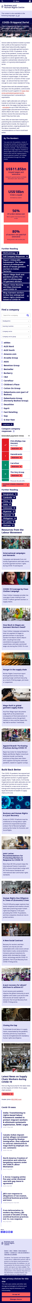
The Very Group (17, 472)
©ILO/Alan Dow (25, 1070)
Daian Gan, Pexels (24, 663)
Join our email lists (23, 1252)
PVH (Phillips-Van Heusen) (18, 442)
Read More (6, 1094)
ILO (28, 892)
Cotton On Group (12, 388)
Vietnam (7, 525)
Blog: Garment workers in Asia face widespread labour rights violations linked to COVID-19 (13, 296)
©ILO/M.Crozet (27, 35)
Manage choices (16, 1299)
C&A (6, 376)
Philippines (8, 518)
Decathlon (9, 404)
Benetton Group (11, 365)
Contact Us (13, 1252)
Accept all (16, 1294)
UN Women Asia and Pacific (22, 934)
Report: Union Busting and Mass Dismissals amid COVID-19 (13, 287)
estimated (5, 107)
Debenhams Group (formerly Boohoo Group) (16, 399)
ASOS (6, 361)
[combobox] (16, 321)
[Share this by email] (12, 1232)
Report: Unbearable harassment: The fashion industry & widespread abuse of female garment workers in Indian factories (14, 265)
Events (6, 1251)
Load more (6, 424)
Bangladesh (8, 494)
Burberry (8, 373)
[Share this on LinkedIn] (7, 1232)
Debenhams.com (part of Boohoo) (16, 393)
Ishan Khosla (25, 1019)
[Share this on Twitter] (4, 1232)
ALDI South (9, 350)
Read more (15, 448)
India (5, 504)
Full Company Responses (14, 256)
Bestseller (8, 369)
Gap (6, 415)
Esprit (6, 408)
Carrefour (8, 380)
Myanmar (7, 511)
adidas (7, 342)
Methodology (9, 253)
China (5, 501)
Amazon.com (10, 354)
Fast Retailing (11, 412)
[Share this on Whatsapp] (2, 1232)
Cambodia (7, 497)
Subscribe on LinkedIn (10, 1254)
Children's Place (11, 384)
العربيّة (18, 16)
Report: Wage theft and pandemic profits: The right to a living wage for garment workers (13, 278)
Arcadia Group (11, 357)
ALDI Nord (9, 346)
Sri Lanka (7, 522)
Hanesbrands (16, 454)
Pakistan (7, 515)
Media (15, 1251)
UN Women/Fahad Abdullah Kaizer (20, 739)
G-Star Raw (9, 419)
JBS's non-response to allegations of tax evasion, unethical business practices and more (15, 1196)
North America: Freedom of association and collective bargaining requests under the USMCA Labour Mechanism (15, 1162)
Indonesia (7, 508)
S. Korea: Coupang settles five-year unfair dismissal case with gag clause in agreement (14, 1180)
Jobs (11, 1251)
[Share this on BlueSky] (9, 1232)
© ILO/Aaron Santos (24, 699)
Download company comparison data (13, 484)
